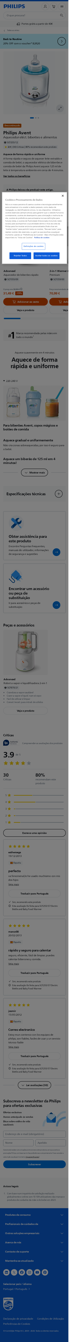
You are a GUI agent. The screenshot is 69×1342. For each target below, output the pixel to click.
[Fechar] (60, 195)
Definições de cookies (32, 248)
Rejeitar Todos (19, 257)
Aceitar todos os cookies (45, 257)
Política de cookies (29, 239)
